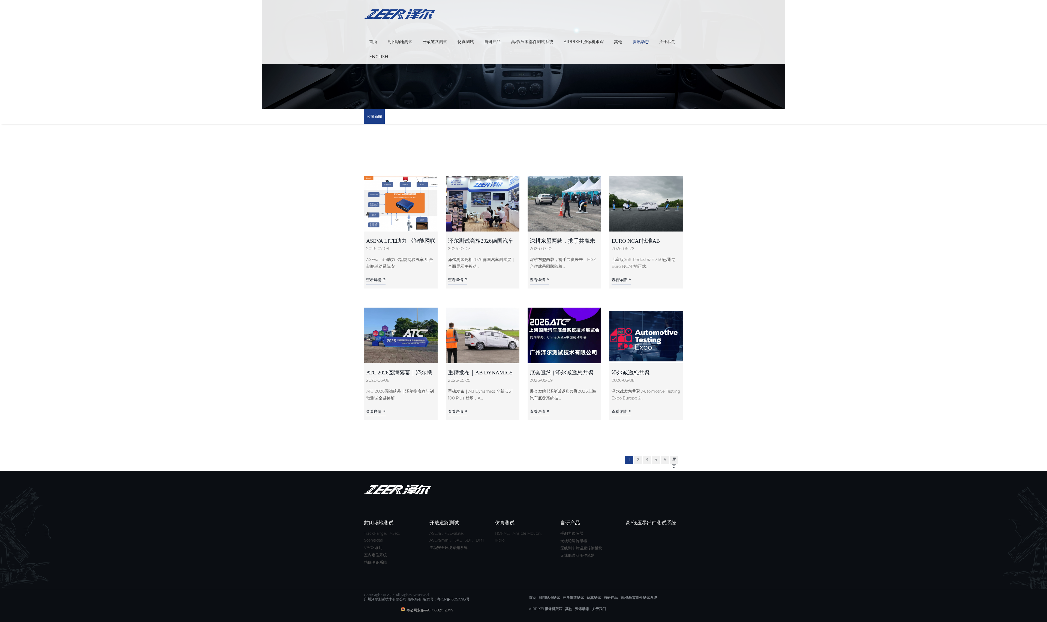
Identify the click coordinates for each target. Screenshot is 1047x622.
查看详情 (373, 280)
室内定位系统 (375, 554)
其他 (618, 41)
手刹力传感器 (571, 533)
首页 (373, 41)
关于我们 (667, 41)
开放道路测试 (435, 41)
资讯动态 (641, 41)
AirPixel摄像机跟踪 (584, 41)
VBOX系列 (373, 547)
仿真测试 (466, 41)
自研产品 (492, 41)
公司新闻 (374, 116)
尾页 (674, 463)
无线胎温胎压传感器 (577, 555)
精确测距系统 (375, 562)
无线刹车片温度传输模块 (581, 548)
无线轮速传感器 (573, 540)
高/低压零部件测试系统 (532, 41)
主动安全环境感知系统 (448, 547)
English (378, 56)
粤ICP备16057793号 (453, 599)
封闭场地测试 (400, 41)
